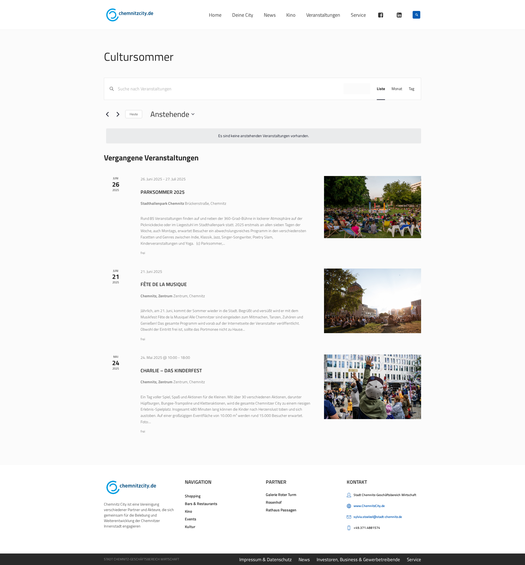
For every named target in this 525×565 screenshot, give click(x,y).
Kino (188, 511)
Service (414, 559)
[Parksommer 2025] (372, 207)
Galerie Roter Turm (281, 494)
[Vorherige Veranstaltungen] (107, 114)
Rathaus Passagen (281, 510)
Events (190, 519)
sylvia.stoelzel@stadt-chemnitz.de (378, 516)
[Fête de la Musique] (372, 301)
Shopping (192, 496)
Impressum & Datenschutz (265, 559)
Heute (134, 114)
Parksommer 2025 (163, 192)
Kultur (190, 526)
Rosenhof (274, 502)
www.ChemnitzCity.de (369, 505)
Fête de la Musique (164, 284)
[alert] (263, 135)
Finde (357, 88)
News (304, 559)
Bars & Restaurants (201, 503)
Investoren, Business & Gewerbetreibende (358, 559)
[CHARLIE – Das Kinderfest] (372, 386)
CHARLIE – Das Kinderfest (171, 370)
